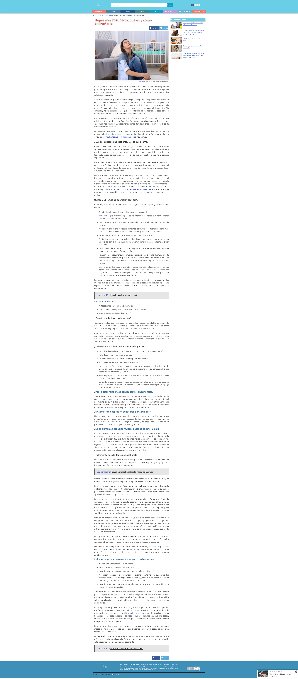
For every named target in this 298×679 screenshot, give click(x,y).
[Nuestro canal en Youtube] (198, 5)
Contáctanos (174, 664)
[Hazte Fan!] (192, 5)
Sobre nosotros (124, 664)
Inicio (94, 15)
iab (112, 674)
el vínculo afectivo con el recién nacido (119, 137)
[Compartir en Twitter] (163, 28)
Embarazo (99, 11)
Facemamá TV (170, 11)
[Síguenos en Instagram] (195, 5)
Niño (128, 11)
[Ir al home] (97, 9)
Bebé (113, 11)
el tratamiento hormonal (135, 613)
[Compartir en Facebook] (154, 28)
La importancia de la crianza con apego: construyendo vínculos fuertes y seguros (193, 32)
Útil (156, 11)
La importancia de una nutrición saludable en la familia (193, 24)
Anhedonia (103, 215)
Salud (142, 11)
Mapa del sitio (158, 664)
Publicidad (166, 664)
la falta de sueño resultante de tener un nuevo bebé (129, 189)
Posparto (109, 15)
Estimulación (184, 11)
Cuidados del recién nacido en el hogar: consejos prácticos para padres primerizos (193, 56)
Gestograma (199, 11)
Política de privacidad (147, 664)
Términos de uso (134, 664)
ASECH (118, 674)
